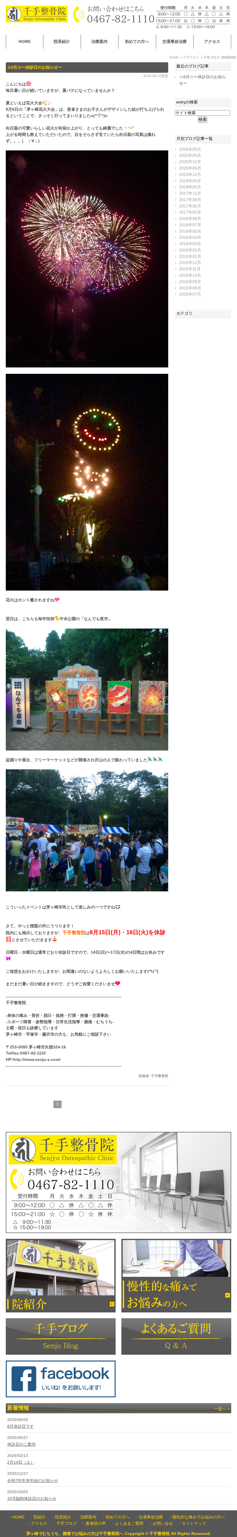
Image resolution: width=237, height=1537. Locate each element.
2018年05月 (190, 187)
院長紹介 (62, 41)
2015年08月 (190, 288)
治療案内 (99, 41)
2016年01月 (190, 256)
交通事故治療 (174, 41)
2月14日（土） (20, 1462)
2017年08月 (190, 200)
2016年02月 (190, 250)
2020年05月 (190, 168)
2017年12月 (190, 193)
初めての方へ (137, 41)
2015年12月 (190, 263)
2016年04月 (190, 237)
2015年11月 (190, 269)
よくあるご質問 (129, 1523)
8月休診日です (20, 1426)
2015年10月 (190, 275)
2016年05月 (190, 231)
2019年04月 (190, 181)
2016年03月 (190, 244)
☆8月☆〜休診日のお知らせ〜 (34, 67)
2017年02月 (190, 212)
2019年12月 (190, 174)
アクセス (212, 41)
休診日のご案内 (21, 1444)
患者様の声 (96, 1523)
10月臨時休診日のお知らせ (31, 1498)
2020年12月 (190, 162)
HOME (24, 41)
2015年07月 (190, 294)
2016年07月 (190, 225)
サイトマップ (194, 1523)
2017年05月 (190, 206)
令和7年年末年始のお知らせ (32, 1480)
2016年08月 (190, 218)
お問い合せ (163, 1523)
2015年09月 (190, 282)
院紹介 (40, 1517)
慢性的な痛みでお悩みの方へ (198, 1517)
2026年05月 (190, 149)
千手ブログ (66, 1523)
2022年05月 (190, 155)
